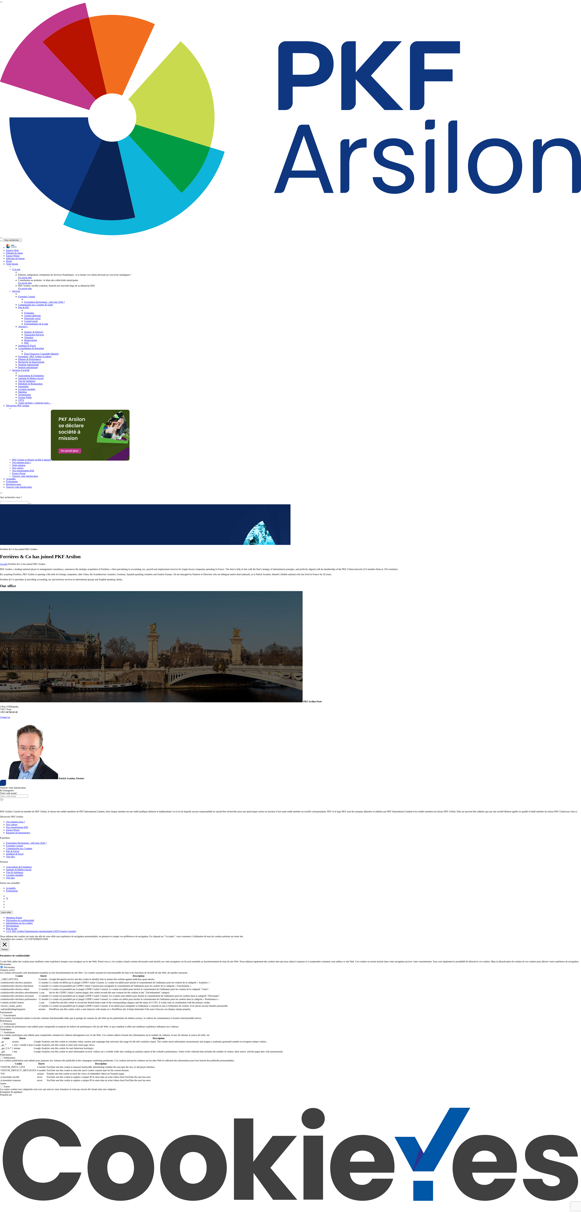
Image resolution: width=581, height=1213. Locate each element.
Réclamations (12, 926)
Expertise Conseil (14, 845)
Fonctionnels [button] (6, 1012)
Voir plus (10, 856)
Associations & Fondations (19, 867)
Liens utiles (6, 912)
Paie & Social (12, 851)
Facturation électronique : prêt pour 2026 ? (26, 843)
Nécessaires (9, 967)
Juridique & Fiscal (14, 854)
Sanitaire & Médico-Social (18, 869)
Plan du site (11, 928)
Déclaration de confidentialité (20, 920)
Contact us (5, 717)
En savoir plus (25, 277)
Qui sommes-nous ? (15, 822)
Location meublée (14, 875)
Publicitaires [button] (6, 1054)
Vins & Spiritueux (14, 872)
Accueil (3, 564)
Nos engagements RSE (17, 827)
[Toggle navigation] (1, 2)
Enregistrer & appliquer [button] (11, 1092)
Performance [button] (6, 1021)
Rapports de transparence (18, 832)
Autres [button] (3, 1083)
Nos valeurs (11, 824)
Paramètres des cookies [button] (12, 939)
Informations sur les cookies (19, 923)
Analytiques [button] (5, 1029)
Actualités (11, 888)
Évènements (12, 891)
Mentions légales (14, 917)
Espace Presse (13, 830)
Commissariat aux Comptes (19, 848)
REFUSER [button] (42, 939)
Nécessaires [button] (5, 964)
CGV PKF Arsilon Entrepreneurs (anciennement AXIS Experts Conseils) (41, 931)
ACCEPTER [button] (30, 939)
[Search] (30, 503)
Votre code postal (8, 793)
